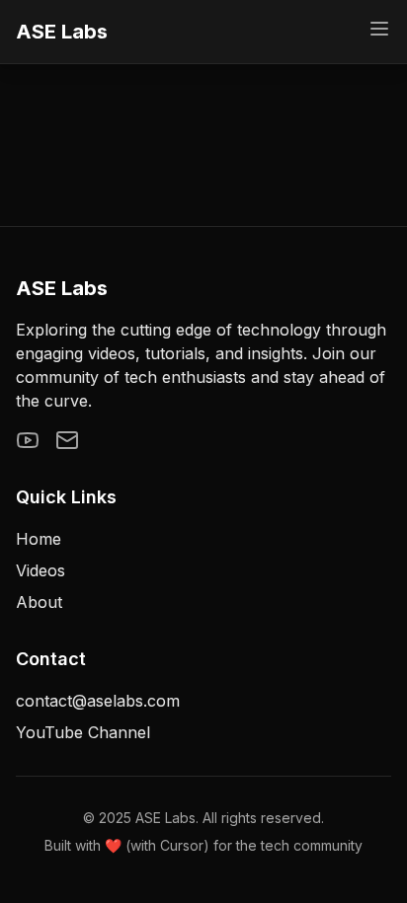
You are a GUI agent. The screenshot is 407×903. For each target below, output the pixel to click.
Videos (40, 570)
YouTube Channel (83, 732)
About (39, 602)
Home (38, 539)
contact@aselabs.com (98, 701)
